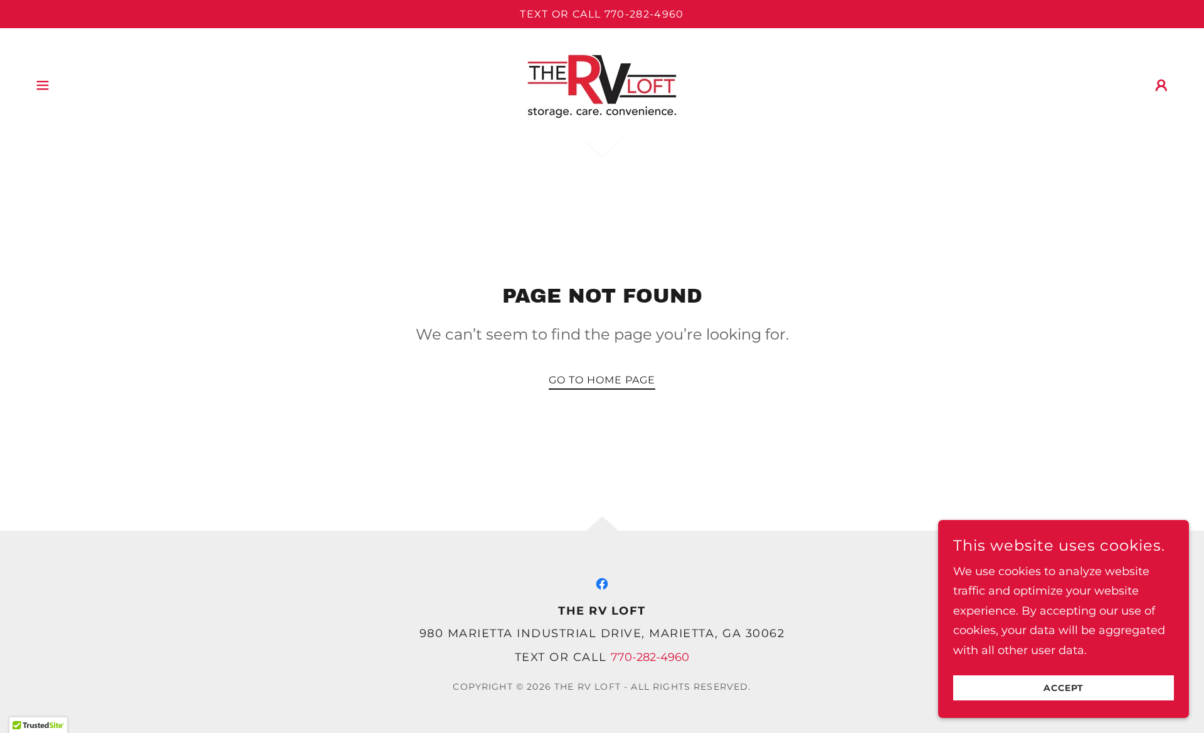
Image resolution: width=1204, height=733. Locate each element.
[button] (42, 85)
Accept (1063, 688)
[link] (602, 84)
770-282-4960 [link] (650, 657)
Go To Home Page (602, 380)
